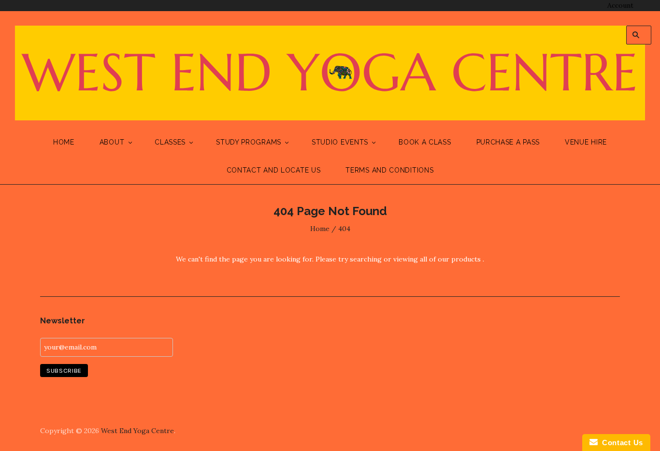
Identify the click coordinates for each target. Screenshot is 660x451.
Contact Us (620, 442)
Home (63, 142)
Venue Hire (586, 142)
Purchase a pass (508, 142)
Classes (170, 142)
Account (620, 5)
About (112, 142)
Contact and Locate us (274, 170)
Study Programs (248, 142)
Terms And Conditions (389, 170)
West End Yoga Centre (137, 430)
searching (366, 259)
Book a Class (425, 142)
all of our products (450, 259)
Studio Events (340, 142)
